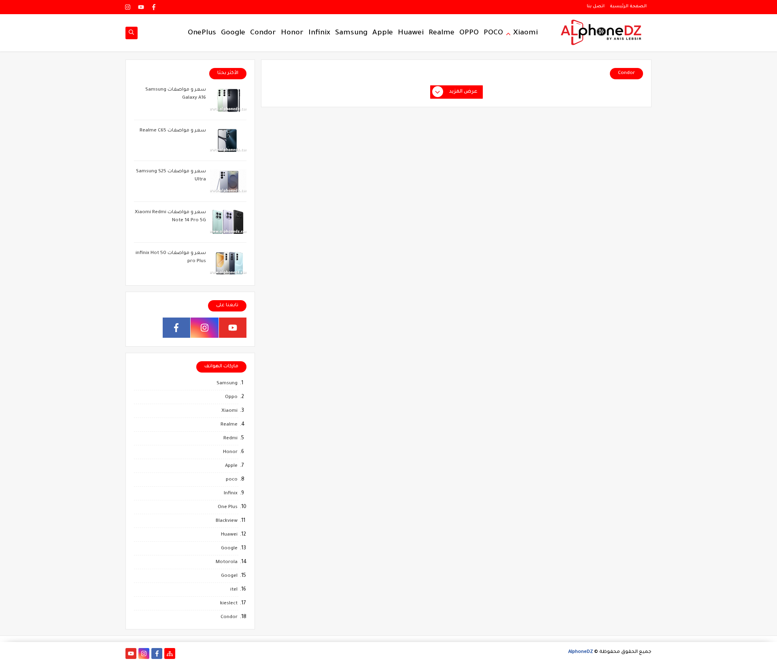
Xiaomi (525, 33)
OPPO (469, 33)
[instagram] (128, 7)
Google (233, 33)
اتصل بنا (596, 6)
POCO (493, 33)
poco (232, 480)
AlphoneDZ (580, 652)
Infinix (319, 33)
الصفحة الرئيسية (628, 6)
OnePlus (202, 33)
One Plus (228, 507)
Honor (292, 33)
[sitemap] (169, 653)
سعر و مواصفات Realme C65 (173, 130)
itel (234, 590)
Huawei (411, 33)
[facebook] (154, 7)
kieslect (229, 603)
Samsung (351, 33)
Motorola (227, 562)
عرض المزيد (463, 92)
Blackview (227, 521)
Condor (263, 33)
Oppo (231, 397)
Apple (382, 33)
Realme (441, 33)
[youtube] (141, 7)
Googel (229, 576)
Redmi (230, 438)
